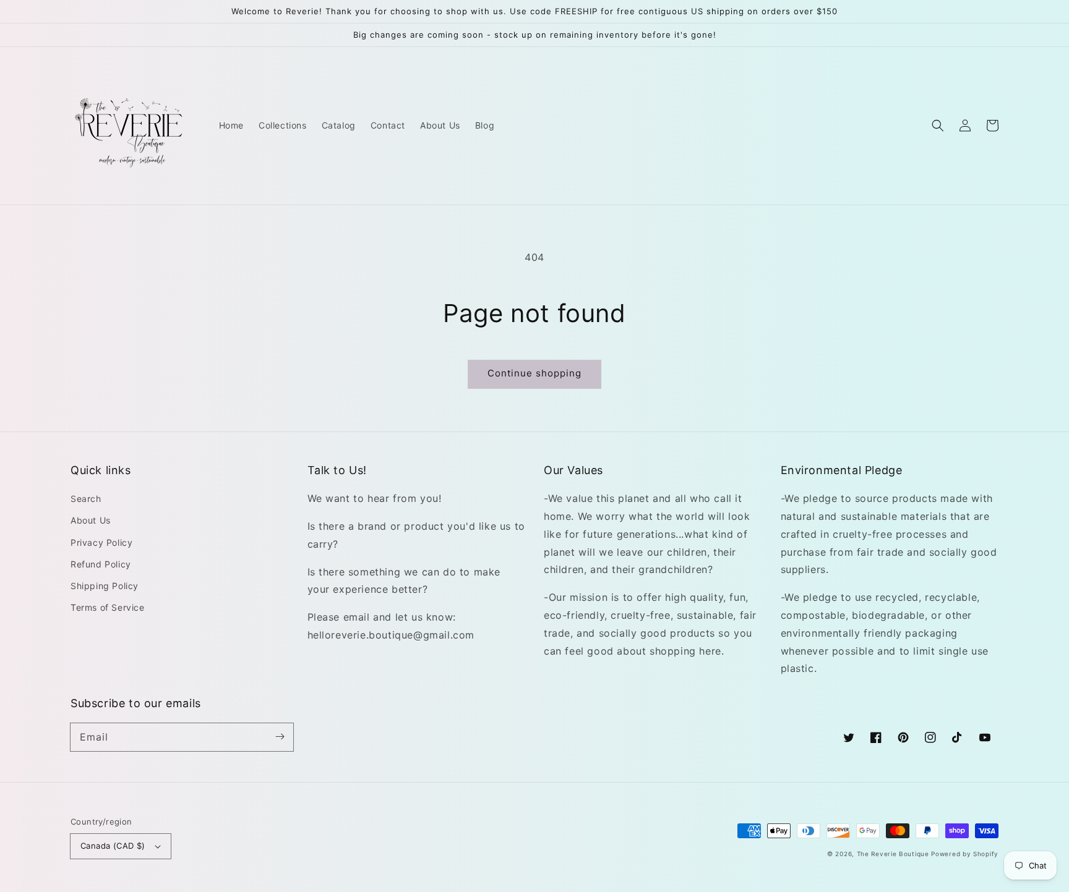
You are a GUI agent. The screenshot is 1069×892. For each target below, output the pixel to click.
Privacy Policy (101, 542)
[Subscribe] (279, 736)
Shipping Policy (105, 585)
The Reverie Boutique (893, 853)
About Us (91, 520)
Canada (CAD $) (112, 846)
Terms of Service (108, 607)
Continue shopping (534, 373)
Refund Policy (101, 564)
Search (86, 498)
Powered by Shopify (964, 853)
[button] (937, 125)
